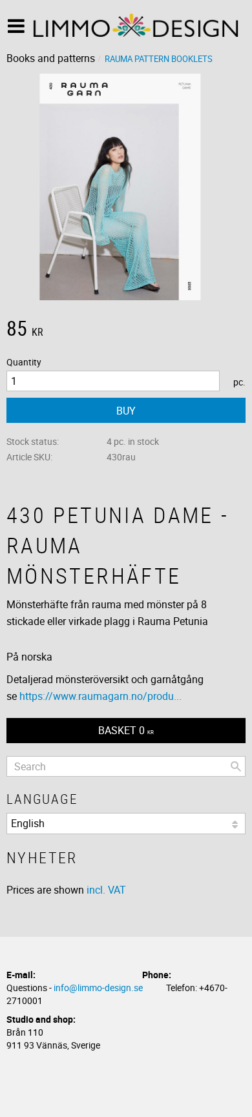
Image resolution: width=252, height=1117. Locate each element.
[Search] (236, 766)
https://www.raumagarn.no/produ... (100, 696)
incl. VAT (106, 890)
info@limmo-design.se (98, 987)
